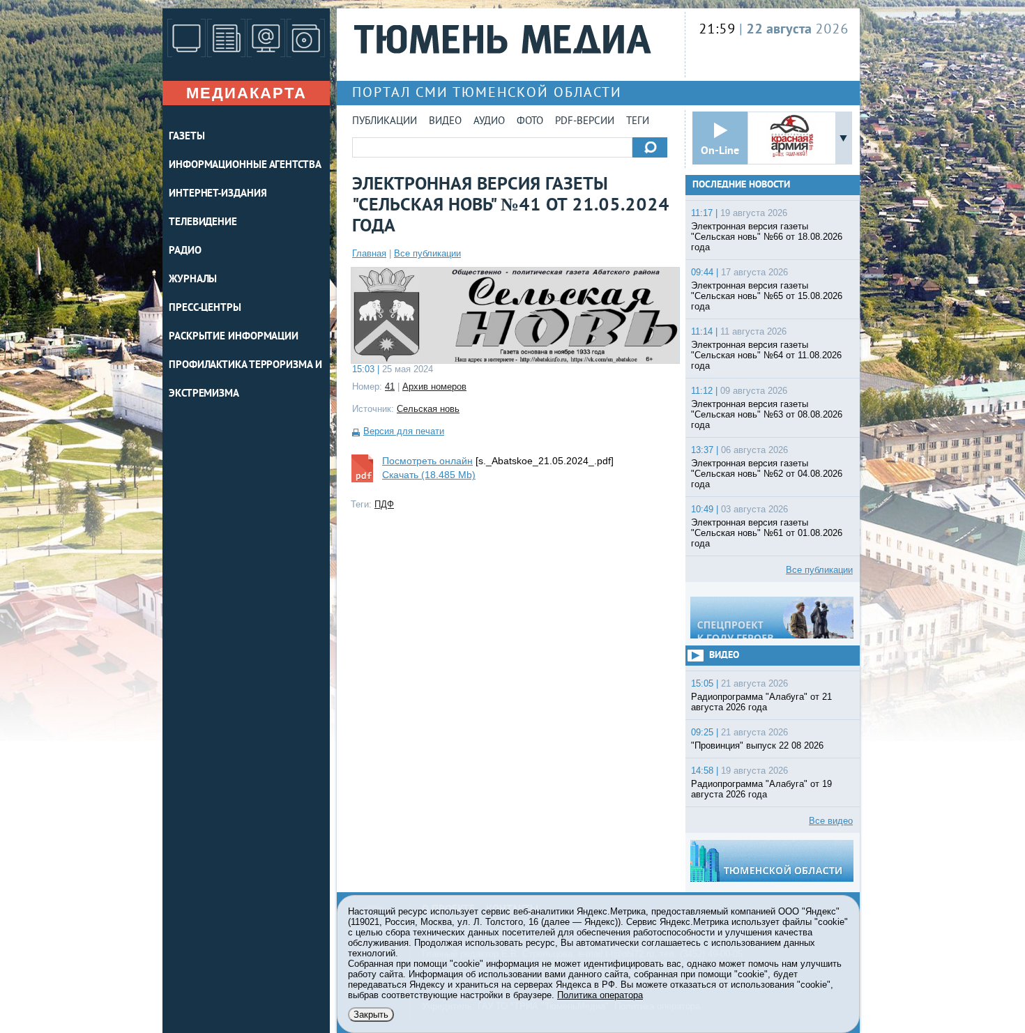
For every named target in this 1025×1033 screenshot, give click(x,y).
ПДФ (384, 504)
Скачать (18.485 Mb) (429, 474)
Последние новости (741, 185)
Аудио (489, 121)
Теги (637, 121)
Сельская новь (428, 409)
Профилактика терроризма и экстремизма (245, 380)
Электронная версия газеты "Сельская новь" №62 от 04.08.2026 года (766, 473)
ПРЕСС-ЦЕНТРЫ (205, 308)
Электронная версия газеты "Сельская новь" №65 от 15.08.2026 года (766, 296)
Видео (445, 121)
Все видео (831, 821)
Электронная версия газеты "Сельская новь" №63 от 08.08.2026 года (766, 414)
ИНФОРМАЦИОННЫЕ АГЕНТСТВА (245, 165)
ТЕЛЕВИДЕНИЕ (203, 222)
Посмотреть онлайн (427, 460)
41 (390, 386)
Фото (530, 121)
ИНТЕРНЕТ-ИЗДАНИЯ (217, 194)
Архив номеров (434, 386)
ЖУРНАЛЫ (193, 279)
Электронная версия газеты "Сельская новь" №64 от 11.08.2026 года (766, 355)
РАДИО (185, 251)
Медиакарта (246, 93)
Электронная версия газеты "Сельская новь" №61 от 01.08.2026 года (766, 533)
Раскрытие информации (233, 337)
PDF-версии (584, 121)
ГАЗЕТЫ (186, 137)
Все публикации (427, 253)
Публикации (384, 121)
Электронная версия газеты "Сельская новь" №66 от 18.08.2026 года (766, 236)
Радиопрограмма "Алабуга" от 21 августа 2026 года (761, 701)
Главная (369, 253)
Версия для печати (403, 431)
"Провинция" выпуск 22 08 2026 (757, 745)
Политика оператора (600, 995)
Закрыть (371, 1014)
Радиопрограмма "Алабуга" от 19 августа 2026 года (761, 789)
